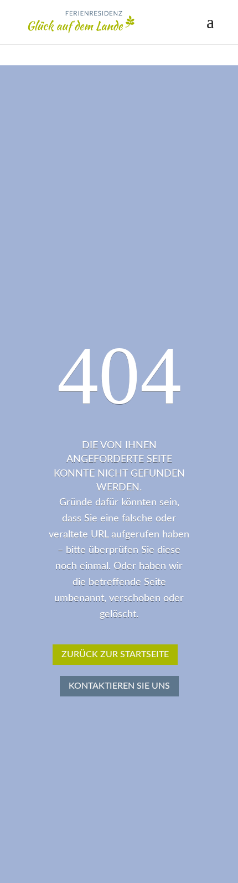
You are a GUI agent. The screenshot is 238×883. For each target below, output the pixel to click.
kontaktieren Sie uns (119, 685)
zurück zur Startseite (115, 654)
